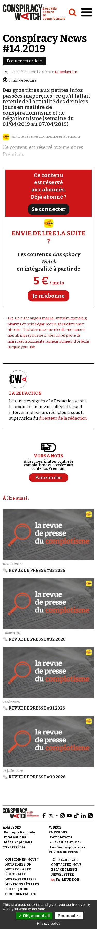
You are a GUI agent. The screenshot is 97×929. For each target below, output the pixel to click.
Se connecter (49, 209)
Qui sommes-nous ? (22, 859)
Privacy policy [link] (49, 923)
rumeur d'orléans (74, 341)
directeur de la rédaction (63, 418)
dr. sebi (28, 324)
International (15, 837)
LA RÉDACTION (25, 393)
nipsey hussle (31, 335)
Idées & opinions (18, 842)
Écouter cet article (24, 61)
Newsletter (62, 874)
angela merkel (42, 318)
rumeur (52, 341)
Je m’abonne (48, 296)
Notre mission (18, 864)
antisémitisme (68, 318)
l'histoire (30, 330)
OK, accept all (36, 916)
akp (11, 318)
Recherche (68, 860)
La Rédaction (66, 72)
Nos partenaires (20, 879)
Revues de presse (64, 852)
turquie (14, 347)
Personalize (69, 916)
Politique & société (19, 832)
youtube (28, 347)
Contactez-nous (66, 865)
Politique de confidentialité (20, 891)
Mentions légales (22, 884)
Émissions (58, 832)
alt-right (21, 318)
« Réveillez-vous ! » (65, 842)
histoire (14, 330)
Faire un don (67, 879)
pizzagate (36, 341)
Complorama (61, 837)
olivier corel (54, 335)
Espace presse (64, 869)
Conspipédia (14, 847)
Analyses (12, 827)
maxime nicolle (52, 330)
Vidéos (55, 827)
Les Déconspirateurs (67, 847)
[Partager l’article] (7, 72)
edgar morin (46, 324)
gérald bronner (70, 324)
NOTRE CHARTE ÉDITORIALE (18, 872)
